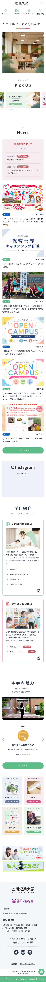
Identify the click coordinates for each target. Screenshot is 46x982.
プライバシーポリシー (27, 964)
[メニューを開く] (42, 3)
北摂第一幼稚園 (31, 925)
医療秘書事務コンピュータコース (21, 574)
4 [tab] (25, 755)
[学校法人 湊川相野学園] (23, 900)
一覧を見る (23, 149)
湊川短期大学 (7, 913)
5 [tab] (27, 755)
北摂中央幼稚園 (8, 928)
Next (42, 734)
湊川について (6, 14)
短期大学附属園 (8, 920)
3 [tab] (11, 110)
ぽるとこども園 (24, 931)
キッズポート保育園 (9, 931)
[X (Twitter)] (29, 952)
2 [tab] (9, 110)
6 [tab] (30, 755)
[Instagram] (23, 952)
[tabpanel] (23, 100)
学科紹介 (17, 14)
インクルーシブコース (22, 651)
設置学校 (5, 908)
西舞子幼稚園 (7, 925)
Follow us (21, 473)
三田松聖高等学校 (20, 913)
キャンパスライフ (28, 14)
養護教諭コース (15, 569)
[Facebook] (16, 952)
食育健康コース (15, 579)
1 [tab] (6, 110)
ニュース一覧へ (23, 450)
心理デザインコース (17, 584)
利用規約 (14, 964)
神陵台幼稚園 (19, 925)
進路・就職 (40, 14)
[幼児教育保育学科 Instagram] (38, 658)
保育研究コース (20, 647)
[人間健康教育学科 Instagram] (38, 590)
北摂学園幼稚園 (21, 928)
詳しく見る (23, 765)
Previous (3, 734)
